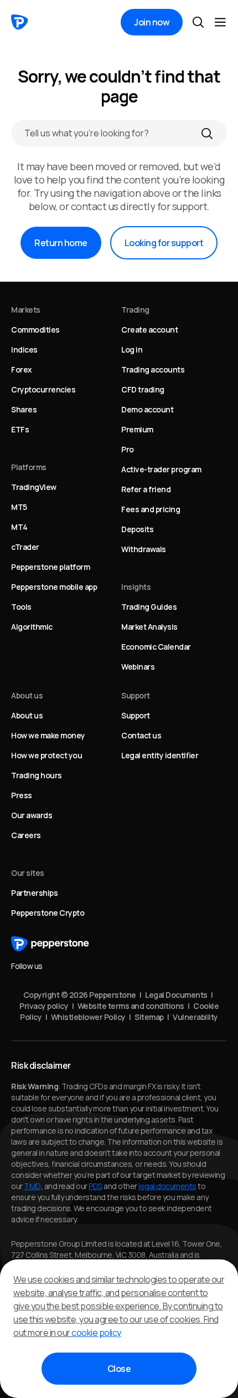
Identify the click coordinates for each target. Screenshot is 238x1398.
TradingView (33, 487)
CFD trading (142, 389)
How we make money (48, 735)
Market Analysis (149, 626)
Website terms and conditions (130, 1006)
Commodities (35, 329)
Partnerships (34, 892)
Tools (21, 606)
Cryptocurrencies (43, 389)
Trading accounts (152, 369)
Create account (149, 329)
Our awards (31, 815)
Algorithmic (32, 626)
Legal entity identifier (159, 755)
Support (135, 715)
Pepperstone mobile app (54, 586)
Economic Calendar (156, 646)
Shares (24, 409)
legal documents (167, 1186)
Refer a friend (145, 489)
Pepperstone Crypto (47, 912)
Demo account (147, 409)
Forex (21, 369)
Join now (151, 22)
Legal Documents (176, 994)
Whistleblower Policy (88, 1017)
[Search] (207, 133)
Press (21, 795)
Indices (24, 349)
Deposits (137, 529)
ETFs (20, 429)
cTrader (25, 547)
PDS (95, 1186)
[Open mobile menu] (220, 22)
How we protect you (46, 755)
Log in (131, 349)
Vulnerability (195, 1017)
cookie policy (96, 1332)
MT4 (19, 527)
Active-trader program (161, 469)
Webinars (137, 666)
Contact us (141, 735)
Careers (26, 835)
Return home (60, 243)
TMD (32, 1186)
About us (27, 715)
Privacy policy (43, 1006)
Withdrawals (143, 549)
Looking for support (164, 243)
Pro (127, 449)
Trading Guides (149, 606)
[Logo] (19, 22)
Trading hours (36, 775)
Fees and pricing (150, 509)
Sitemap (149, 1017)
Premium (137, 429)
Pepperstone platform (50, 567)
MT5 (19, 507)
